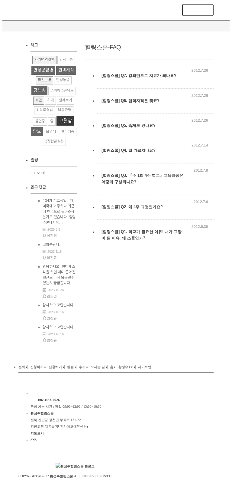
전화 (21, 367)
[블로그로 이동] (75, 466)
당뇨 (37, 131)
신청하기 (37, 367)
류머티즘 (67, 131)
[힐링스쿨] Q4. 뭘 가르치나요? (129, 150)
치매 (50, 100)
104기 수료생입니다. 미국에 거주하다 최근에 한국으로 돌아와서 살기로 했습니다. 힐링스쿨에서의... (59, 211)
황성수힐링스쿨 (61, 476)
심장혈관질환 (54, 141)
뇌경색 (51, 131)
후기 (82, 367)
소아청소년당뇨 (62, 90)
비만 (38, 100)
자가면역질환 (44, 59)
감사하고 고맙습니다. (59, 305)
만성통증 (62, 80)
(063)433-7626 (49, 400)
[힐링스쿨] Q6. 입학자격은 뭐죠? (131, 100)
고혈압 (65, 120)
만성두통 (66, 59)
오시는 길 (98, 367)
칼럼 (70, 367)
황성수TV (125, 367)
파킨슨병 (44, 80)
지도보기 (37, 433)
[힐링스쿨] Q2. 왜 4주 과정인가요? (132, 207)
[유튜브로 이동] (43, 466)
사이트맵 (144, 367)
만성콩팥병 (43, 70)
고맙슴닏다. (51, 244)
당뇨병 (39, 90)
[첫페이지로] (68, 393)
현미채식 (66, 70)
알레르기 (65, 100)
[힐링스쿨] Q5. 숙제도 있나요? (129, 125)
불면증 (40, 121)
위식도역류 (44, 110)
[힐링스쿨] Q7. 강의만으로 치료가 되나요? (139, 75)
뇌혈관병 (64, 110)
